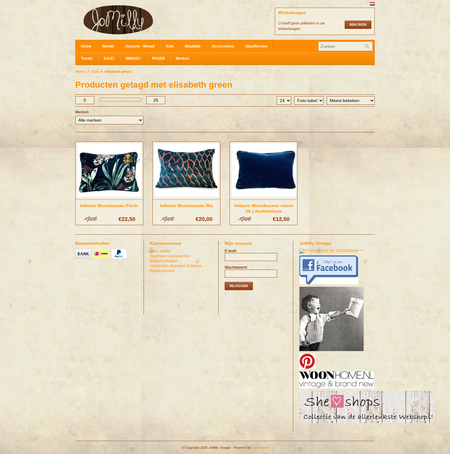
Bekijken (358, 24)
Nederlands (372, 4)
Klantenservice (162, 271)
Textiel (86, 58)
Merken (182, 58)
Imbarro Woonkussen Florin (109, 205)
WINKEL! (133, 58)
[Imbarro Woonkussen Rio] (186, 197)
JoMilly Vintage (136, 20)
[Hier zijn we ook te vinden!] (337, 389)
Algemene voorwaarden (170, 256)
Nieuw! (108, 46)
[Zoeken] (367, 46)
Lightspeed (260, 447)
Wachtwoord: (236, 267)
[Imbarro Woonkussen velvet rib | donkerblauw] (263, 197)
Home (86, 46)
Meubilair (193, 46)
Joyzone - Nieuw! (140, 46)
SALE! (108, 58)
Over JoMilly (160, 251)
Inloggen (239, 286)
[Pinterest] (308, 369)
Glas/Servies (256, 46)
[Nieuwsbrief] (332, 351)
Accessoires (223, 46)
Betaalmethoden (164, 261)
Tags (95, 72)
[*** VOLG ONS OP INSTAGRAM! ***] (332, 251)
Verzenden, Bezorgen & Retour (176, 266)
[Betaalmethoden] (83, 259)
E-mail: (231, 251)
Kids (170, 46)
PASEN (158, 58)
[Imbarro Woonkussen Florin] (109, 197)
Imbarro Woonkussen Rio (186, 205)
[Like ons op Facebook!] (329, 284)
